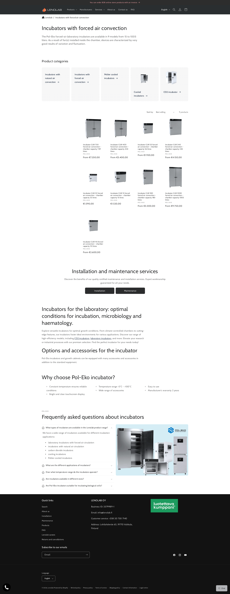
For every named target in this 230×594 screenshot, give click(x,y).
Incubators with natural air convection (52, 78)
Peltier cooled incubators (111, 76)
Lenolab (48, 17)
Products (45, 525)
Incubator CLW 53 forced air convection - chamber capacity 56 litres (148, 146)
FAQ (44, 530)
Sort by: (150, 112)
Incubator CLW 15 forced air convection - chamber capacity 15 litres (120, 195)
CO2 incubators (81, 338)
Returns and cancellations (53, 539)
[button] (71, 9)
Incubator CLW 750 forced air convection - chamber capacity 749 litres (92, 147)
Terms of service (101, 588)
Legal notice (143, 588)
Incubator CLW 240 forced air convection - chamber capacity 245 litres (174, 147)
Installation (99, 291)
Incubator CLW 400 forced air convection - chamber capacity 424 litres (119, 147)
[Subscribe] (87, 555)
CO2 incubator (171, 92)
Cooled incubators (139, 94)
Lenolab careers (48, 534)
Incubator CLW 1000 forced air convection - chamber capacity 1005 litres (174, 196)
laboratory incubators (101, 338)
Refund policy (76, 588)
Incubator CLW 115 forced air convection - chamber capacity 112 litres (93, 244)
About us (46, 511)
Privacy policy (88, 588)
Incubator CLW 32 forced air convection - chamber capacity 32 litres (93, 195)
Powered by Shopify (61, 588)
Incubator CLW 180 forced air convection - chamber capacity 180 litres (147, 196)
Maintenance (130, 291)
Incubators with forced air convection (72, 17)
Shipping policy (115, 588)
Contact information (130, 588)
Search (45, 506)
